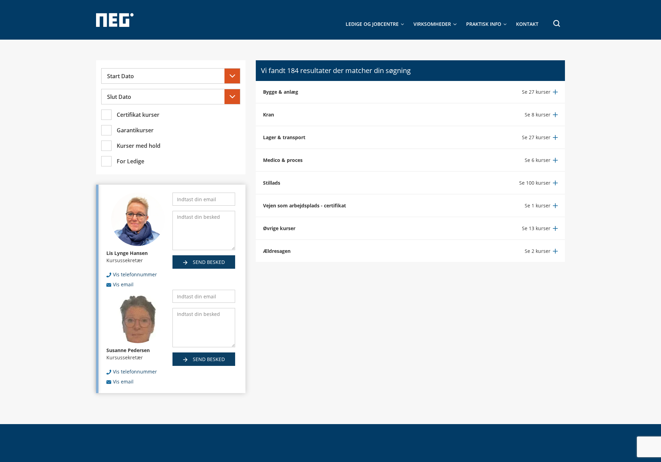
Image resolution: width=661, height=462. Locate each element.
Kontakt (527, 24)
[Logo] (115, 20)
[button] (554, 23)
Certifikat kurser (138, 115)
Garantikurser (135, 130)
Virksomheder (432, 24)
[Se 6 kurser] (541, 160)
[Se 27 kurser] (540, 91)
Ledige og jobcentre (372, 24)
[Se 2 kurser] (541, 251)
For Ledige (130, 161)
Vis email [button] (123, 284)
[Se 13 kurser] (540, 228)
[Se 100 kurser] (538, 182)
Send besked (208, 262)
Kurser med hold (138, 146)
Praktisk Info (483, 24)
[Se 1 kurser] (541, 205)
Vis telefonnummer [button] (135, 274)
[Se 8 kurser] (541, 114)
